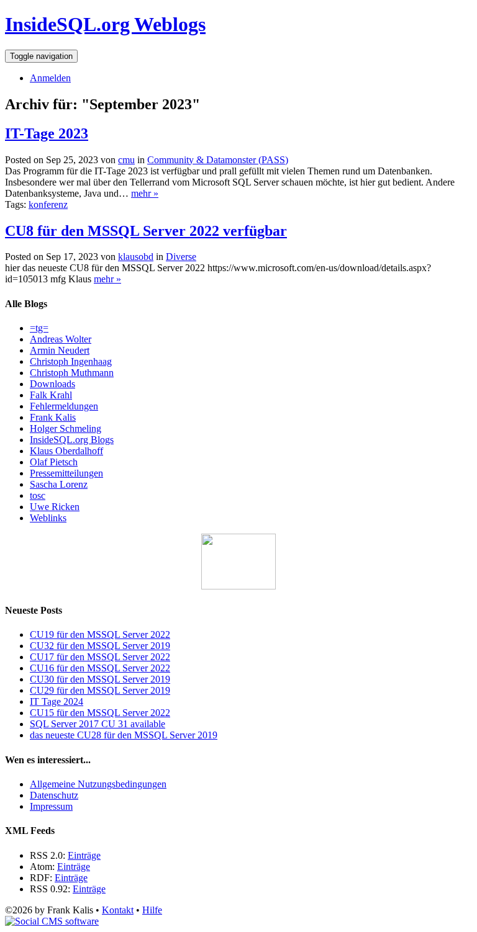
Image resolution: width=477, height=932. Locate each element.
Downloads (52, 384)
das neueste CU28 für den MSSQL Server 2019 (123, 735)
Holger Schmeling (65, 428)
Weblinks (48, 518)
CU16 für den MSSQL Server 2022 (100, 668)
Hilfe (152, 910)
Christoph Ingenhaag (71, 361)
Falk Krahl (51, 395)
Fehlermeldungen (64, 406)
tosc (37, 495)
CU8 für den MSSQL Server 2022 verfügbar (146, 231)
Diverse (181, 256)
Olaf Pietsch (54, 462)
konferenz (48, 204)
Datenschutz (54, 795)
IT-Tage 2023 (46, 133)
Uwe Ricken (55, 506)
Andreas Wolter (60, 339)
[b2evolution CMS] (52, 921)
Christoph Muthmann (72, 372)
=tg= (39, 328)
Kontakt (118, 910)
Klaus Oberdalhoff (66, 451)
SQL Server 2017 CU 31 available (97, 724)
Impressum (51, 806)
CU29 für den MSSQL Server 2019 (100, 690)
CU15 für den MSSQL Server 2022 (100, 712)
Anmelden (50, 78)
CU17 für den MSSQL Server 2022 (100, 657)
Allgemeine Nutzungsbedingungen (98, 784)
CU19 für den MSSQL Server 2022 (100, 634)
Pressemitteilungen (66, 473)
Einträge (84, 855)
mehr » (144, 193)
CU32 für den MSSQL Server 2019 (100, 645)
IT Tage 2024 (56, 701)
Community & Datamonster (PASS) (217, 160)
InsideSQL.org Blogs (72, 439)
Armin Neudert (59, 350)
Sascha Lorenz (59, 484)
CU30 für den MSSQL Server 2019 (100, 679)
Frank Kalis (53, 417)
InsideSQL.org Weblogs (105, 24)
